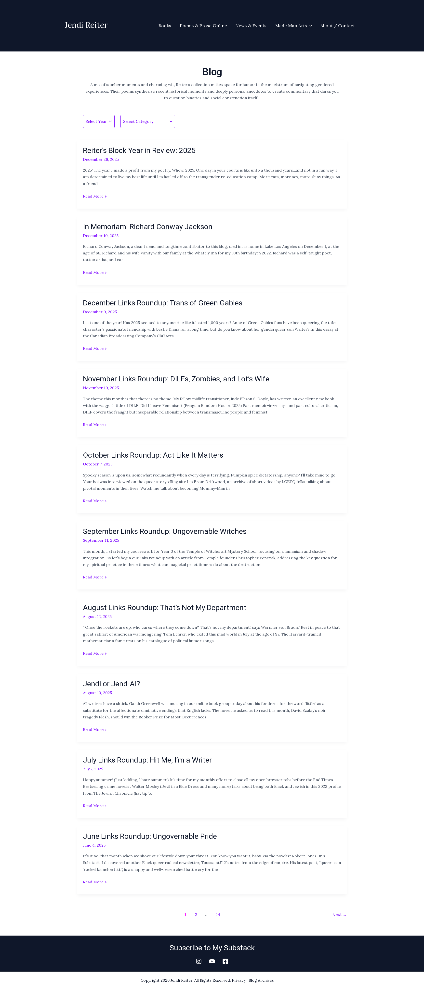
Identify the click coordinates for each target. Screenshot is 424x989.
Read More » (94, 196)
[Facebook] (225, 961)
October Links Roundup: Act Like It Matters (153, 455)
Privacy (239, 980)
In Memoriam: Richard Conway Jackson (147, 226)
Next (339, 914)
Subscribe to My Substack (212, 947)
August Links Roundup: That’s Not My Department (164, 607)
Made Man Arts (291, 25)
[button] (309, 25)
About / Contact (337, 25)
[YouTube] (212, 961)
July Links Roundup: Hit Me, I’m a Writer (147, 760)
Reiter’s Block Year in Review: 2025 (139, 150)
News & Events (251, 25)
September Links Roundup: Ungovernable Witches (165, 531)
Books (165, 25)
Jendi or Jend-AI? (111, 683)
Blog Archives (261, 980)
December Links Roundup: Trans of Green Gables (162, 303)
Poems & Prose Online (203, 25)
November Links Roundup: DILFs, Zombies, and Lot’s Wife (176, 379)
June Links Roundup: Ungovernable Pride (150, 836)
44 (217, 914)
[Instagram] (199, 961)
